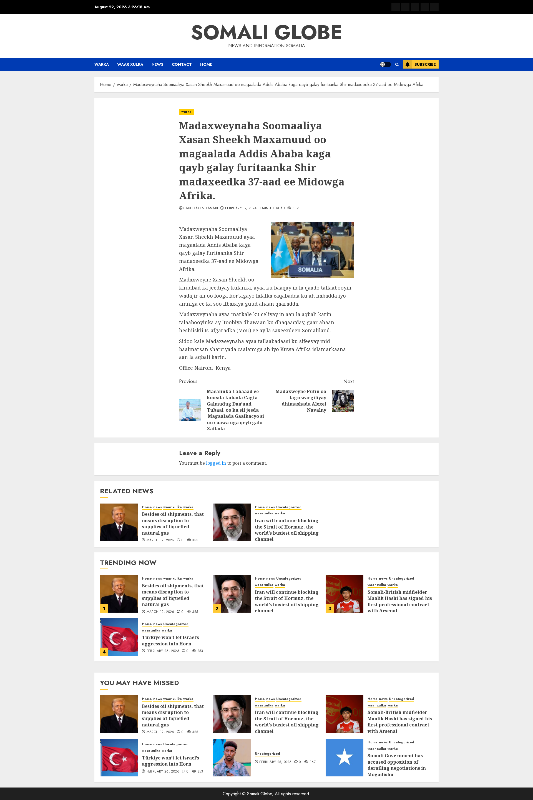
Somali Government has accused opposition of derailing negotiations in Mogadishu (397, 765)
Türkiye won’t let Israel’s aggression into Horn (170, 640)
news (158, 64)
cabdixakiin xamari (200, 208)
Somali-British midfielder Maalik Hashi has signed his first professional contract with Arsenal (400, 601)
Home (206, 64)
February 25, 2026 (275, 762)
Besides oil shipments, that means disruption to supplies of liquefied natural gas (173, 523)
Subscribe (425, 64)
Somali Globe (266, 32)
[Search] (397, 64)
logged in (216, 463)
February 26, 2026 (163, 651)
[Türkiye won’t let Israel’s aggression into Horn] (119, 637)
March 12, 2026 (160, 540)
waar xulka (130, 64)
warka (101, 64)
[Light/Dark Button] (385, 64)
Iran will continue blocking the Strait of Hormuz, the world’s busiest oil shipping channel (287, 529)
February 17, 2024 (241, 208)
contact (182, 64)
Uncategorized (288, 507)
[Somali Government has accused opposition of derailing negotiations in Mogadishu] (344, 757)
